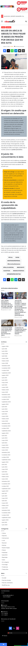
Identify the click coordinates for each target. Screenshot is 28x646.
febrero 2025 (5, 389)
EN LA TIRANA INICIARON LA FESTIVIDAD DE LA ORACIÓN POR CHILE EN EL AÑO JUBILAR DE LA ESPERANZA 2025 (7, 304)
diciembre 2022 (6, 452)
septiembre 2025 (6, 373)
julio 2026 (4, 348)
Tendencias (5, 567)
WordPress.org (5, 585)
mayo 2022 (5, 469)
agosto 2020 (5, 520)
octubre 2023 (5, 428)
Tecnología (5, 564)
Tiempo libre (5, 569)
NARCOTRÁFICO (19, 270)
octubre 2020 (5, 515)
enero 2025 (5, 392)
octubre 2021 (5, 486)
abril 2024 (4, 413)
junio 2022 (4, 467)
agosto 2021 (5, 491)
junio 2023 (4, 438)
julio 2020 (4, 522)
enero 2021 (5, 508)
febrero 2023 (5, 447)
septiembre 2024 (6, 401)
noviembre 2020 (6, 512)
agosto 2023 (5, 433)
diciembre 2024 (6, 394)
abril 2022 (4, 471)
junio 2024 (4, 409)
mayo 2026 (5, 353)
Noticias (8, 27)
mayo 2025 (5, 382)
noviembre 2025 (6, 368)
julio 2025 (4, 377)
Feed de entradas (6, 580)
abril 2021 (4, 500)
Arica (10, 257)
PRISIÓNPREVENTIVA (14, 274)
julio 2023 (4, 435)
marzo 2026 (5, 358)
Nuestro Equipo (6, 547)
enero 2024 (5, 421)
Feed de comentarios (7, 582)
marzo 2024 (5, 416)
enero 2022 (5, 479)
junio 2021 (4, 495)
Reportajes (4, 557)
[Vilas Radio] (10, 21)
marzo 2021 (5, 503)
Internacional (5, 538)
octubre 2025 (5, 370)
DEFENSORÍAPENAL (14, 260)
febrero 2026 (5, 360)
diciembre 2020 (6, 510)
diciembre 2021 (6, 481)
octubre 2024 (5, 399)
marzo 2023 (5, 445)
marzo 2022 (5, 474)
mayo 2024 (5, 411)
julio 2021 (4, 493)
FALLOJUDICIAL (9, 267)
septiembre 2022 (6, 459)
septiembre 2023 (6, 430)
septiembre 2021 (6, 488)
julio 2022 (4, 464)
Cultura (4, 533)
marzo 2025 (5, 387)
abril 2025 (4, 385)
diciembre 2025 (6, 365)
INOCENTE (21, 267)
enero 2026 (5, 363)
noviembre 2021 (6, 483)
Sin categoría (5, 562)
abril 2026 (4, 356)
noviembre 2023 (6, 426)
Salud (3, 559)
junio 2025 (4, 380)
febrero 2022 (5, 476)
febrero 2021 (5, 505)
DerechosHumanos (14, 264)
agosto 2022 (5, 462)
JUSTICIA (7, 270)
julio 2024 (4, 406)
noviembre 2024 (6, 397)
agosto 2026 (5, 346)
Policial (4, 550)
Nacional (4, 543)
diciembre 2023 (6, 423)
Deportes (4, 535)
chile (17, 257)
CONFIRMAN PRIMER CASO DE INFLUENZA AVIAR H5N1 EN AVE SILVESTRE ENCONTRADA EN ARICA (6, 331)
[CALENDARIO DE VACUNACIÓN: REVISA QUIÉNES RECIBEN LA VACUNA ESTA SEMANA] (21, 323)
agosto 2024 (5, 404)
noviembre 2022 (6, 454)
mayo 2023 (5, 440)
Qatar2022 (4, 555)
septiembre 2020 (6, 517)
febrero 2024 (5, 418)
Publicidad (4, 552)
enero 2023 (5, 450)
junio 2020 (4, 524)
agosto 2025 (5, 375)
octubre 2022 (5, 457)
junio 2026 (4, 351)
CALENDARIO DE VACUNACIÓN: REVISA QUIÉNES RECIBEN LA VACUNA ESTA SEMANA (21, 331)
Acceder (4, 577)
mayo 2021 (5, 498)
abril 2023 (4, 442)
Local (3, 27)
